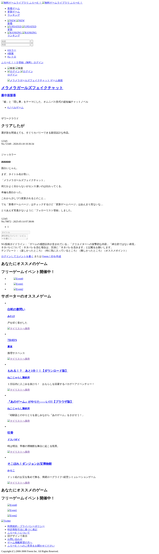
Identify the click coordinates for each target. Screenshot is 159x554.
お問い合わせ (14, 539)
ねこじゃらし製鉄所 (18, 377)
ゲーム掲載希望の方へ (19, 542)
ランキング (13, 15)
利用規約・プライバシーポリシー (26, 526)
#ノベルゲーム (15, 107)
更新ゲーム (13, 11)
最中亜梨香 (8, 95)
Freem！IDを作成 (51, 256)
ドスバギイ (13, 439)
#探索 (10, 53)
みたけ (11, 316)
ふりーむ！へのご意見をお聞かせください (31, 545)
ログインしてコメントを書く (17, 256)
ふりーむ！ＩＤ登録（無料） (17, 62)
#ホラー (11, 50)
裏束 (9, 346)
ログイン (38, 62)
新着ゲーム (13, 8)
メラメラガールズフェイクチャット (32, 88)
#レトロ (11, 56)
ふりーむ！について (18, 532)
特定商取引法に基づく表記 (22, 529)
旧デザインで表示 (17, 536)
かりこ (11, 470)
